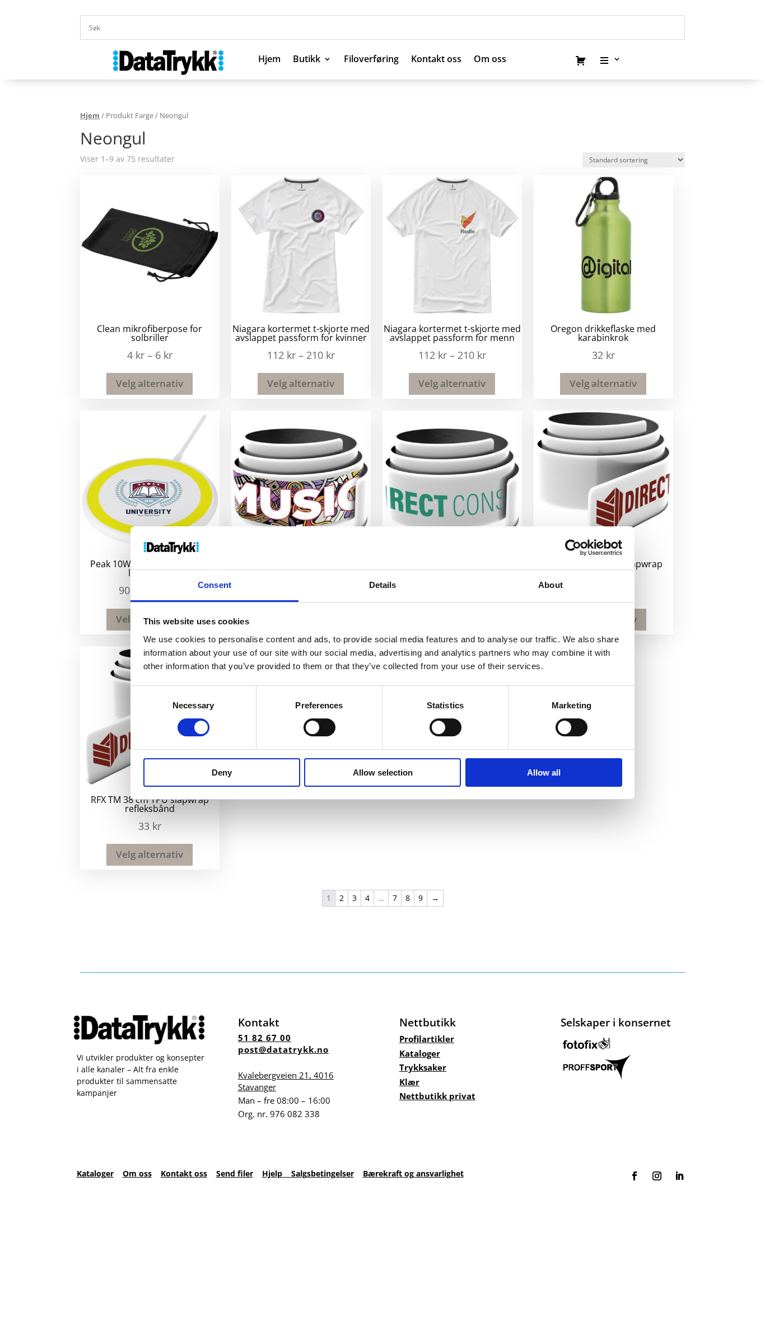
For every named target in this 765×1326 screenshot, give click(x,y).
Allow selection (383, 772)
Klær (409, 1081)
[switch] (319, 727)
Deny (222, 772)
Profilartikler (426, 1038)
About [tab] (550, 585)
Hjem (269, 60)
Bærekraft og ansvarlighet (413, 1173)
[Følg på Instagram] (657, 1176)
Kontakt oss (436, 60)
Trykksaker (422, 1067)
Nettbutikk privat (437, 1095)
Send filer (234, 1173)
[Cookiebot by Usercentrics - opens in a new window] (573, 547)
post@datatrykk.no (283, 1049)
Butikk (306, 60)
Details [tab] (383, 585)
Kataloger (419, 1053)
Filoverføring (371, 60)
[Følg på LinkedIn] (679, 1176)
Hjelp (276, 1173)
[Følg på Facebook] (634, 1176)
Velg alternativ (149, 383)
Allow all (544, 772)
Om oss (137, 1173)
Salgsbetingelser (322, 1173)
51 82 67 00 (264, 1037)
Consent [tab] (214, 585)
